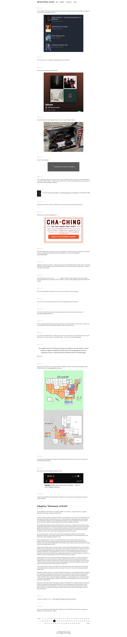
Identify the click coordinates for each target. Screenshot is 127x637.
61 (68, 623)
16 (67, 618)
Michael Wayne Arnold (45, 2)
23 (82, 618)
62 (70, 623)
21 (78, 618)
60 (66, 623)
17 (69, 618)
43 (76, 621)
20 (76, 618)
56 (57, 623)
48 (86, 621)
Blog (57, 2)
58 (62, 623)
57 (59, 623)
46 (82, 621)
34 (57, 621)
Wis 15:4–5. (40, 356)
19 (74, 618)
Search (75, 2)
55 (55, 623)
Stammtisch (69, 2)
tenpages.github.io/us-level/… (55, 368)
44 (78, 621)
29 (45, 621)
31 (49, 621)
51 (47, 623)
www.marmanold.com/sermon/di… (45, 313)
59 (64, 623)
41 (71, 621)
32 (51, 621)
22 (80, 618)
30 (47, 621)
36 (61, 621)
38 (65, 621)
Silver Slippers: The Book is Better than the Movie (64, 599)
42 (74, 621)
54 (53, 623)
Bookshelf (62, 2)
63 (72, 623)
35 (59, 621)
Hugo (62, 633)
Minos (69, 633)
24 (84, 618)
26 (88, 618)
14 (63, 618)
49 (88, 621)
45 (80, 621)
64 (74, 623)
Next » (88, 623)
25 (86, 618)
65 (76, 623)
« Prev (38, 618)
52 (49, 623)
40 (69, 621)
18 (71, 618)
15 (65, 618)
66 (79, 623)
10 (54, 618)
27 (41, 621)
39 (67, 621)
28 (43, 621)
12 (59, 618)
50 (45, 623)
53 (51, 623)
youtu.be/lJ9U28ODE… (42, 254)
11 (57, 618)
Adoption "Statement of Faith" (52, 506)
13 (61, 618)
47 (84, 621)
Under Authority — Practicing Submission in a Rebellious (64, 192)
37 (63, 621)
